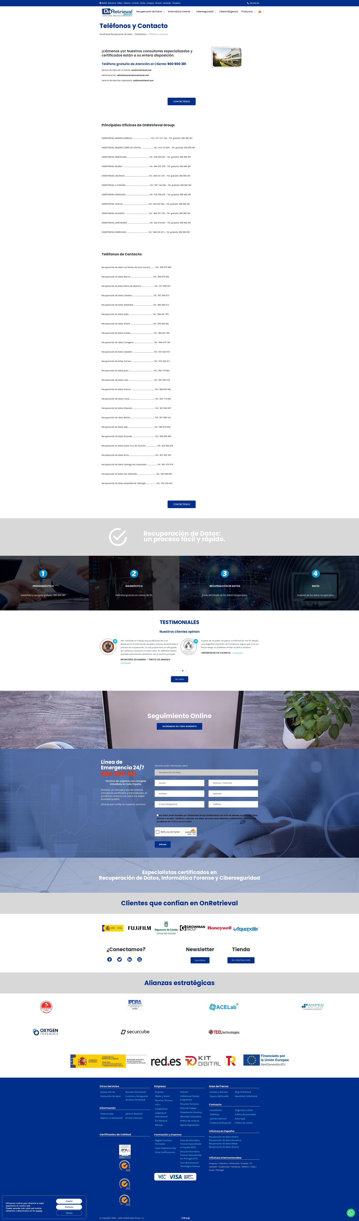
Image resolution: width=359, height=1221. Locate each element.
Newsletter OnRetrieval (246, 1096)
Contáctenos (140, 34)
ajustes (39, 1211)
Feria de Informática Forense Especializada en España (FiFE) (190, 1144)
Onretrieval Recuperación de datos (116, 34)
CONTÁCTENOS (181, 101)
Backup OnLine (107, 1092)
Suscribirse (200, 960)
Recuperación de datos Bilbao (223, 1143)
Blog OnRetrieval (243, 1092)
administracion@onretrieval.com (133, 75)
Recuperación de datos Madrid (223, 1136)
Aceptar (69, 1201)
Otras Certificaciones (165, 1152)
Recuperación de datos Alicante (224, 1146)
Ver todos (179, 679)
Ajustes (69, 1213)
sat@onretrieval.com (143, 80)
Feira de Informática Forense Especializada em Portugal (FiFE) (190, 1155)
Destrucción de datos (110, 1096)
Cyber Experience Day (165, 1148)
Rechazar (69, 1207)
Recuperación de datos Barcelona (225, 1140)
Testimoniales (107, 1113)
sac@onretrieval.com (141, 70)
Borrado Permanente (136, 1092)
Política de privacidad (181, 821)
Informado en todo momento (179, 726)
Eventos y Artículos (219, 1092)
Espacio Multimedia (219, 1096)
